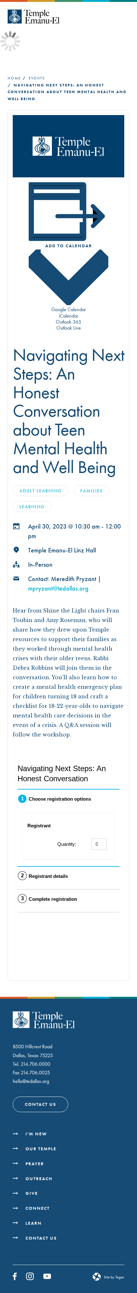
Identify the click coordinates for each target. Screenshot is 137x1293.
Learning (32, 507)
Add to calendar (68, 246)
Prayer (34, 1163)
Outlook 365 (68, 321)
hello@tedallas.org (31, 1081)
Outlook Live (68, 328)
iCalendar (68, 315)
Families (91, 491)
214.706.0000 (35, 1064)
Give (31, 1193)
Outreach (39, 1178)
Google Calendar (68, 309)
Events (37, 78)
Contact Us (40, 1104)
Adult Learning (40, 491)
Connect (37, 1208)
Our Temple (40, 1149)
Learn (33, 1223)
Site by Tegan (114, 1277)
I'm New (36, 1134)
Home (14, 78)
